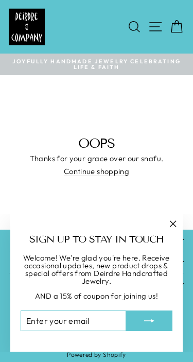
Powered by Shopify (96, 354)
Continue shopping (96, 172)
